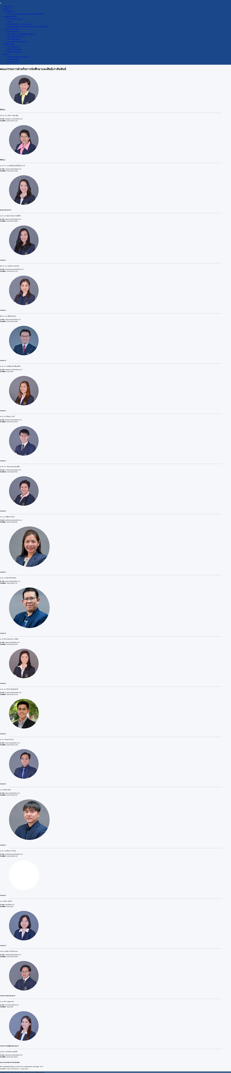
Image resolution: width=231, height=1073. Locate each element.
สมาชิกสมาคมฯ (12, 62)
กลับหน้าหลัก (8, 6)
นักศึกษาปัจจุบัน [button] (9, 44)
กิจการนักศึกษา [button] (9, 11)
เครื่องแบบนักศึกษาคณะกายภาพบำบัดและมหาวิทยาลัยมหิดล (28, 27)
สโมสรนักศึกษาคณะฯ (14, 19)
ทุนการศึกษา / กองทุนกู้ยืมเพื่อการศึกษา (21, 34)
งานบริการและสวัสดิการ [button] (12, 29)
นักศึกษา (7, 9)
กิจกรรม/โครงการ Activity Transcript (19, 24)
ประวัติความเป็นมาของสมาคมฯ (18, 57)
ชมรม (9, 21)
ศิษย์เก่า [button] (6, 54)
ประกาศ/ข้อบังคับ (13, 47)
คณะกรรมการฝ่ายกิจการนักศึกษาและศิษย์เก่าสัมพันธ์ (25, 14)
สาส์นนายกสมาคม (13, 59)
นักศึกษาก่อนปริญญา (14, 49)
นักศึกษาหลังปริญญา (14, 52)
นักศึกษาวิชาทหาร (13, 32)
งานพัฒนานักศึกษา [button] (10, 16)
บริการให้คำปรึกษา (13, 39)
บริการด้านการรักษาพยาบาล (17, 42)
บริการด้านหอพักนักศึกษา (16, 37)
